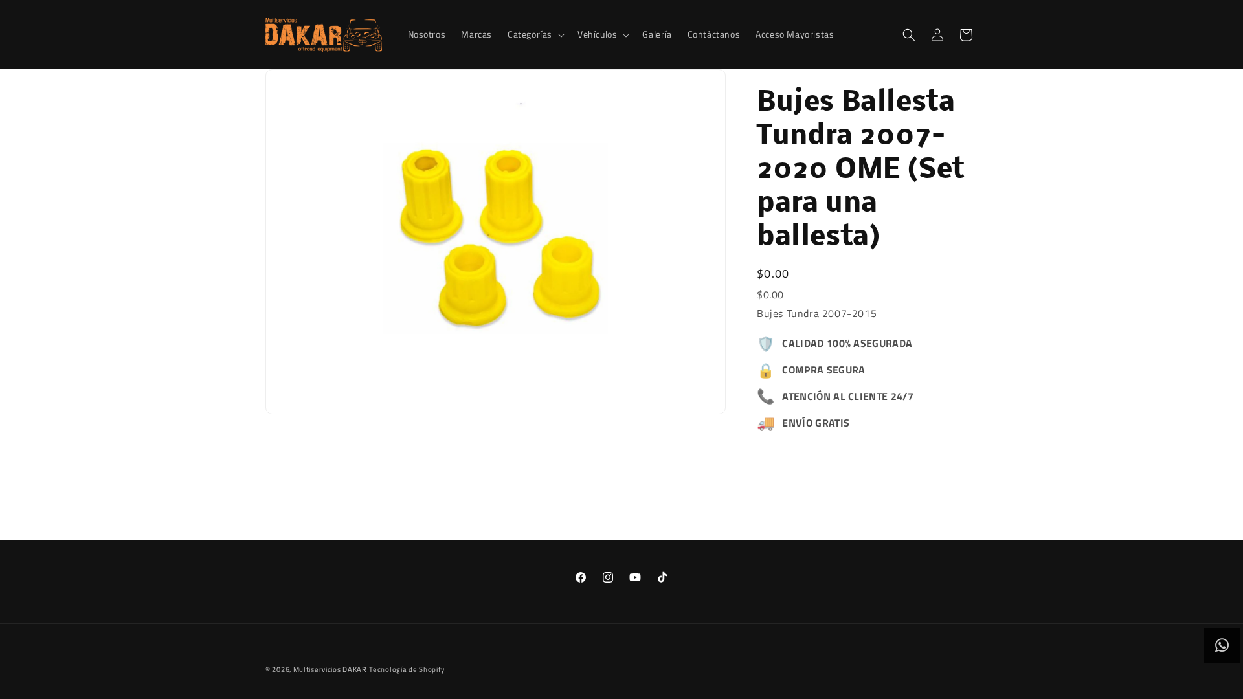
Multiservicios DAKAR (330, 669)
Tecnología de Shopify (407, 669)
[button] (535, 34)
